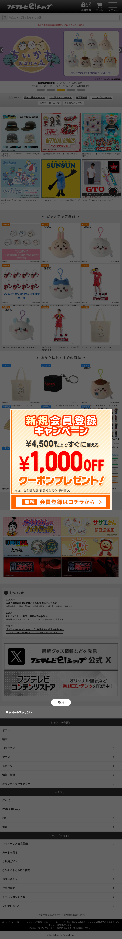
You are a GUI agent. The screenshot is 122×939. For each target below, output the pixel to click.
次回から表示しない (20, 712)
